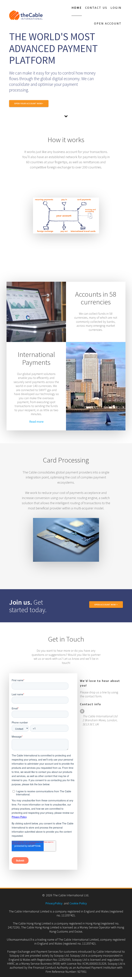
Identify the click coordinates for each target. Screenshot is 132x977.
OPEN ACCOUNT (108, 23)
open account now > (106, 604)
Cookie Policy (78, 903)
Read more (36, 422)
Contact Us (96, 8)
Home (77, 8)
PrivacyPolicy (53, 903)
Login (116, 8)
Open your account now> (28, 103)
